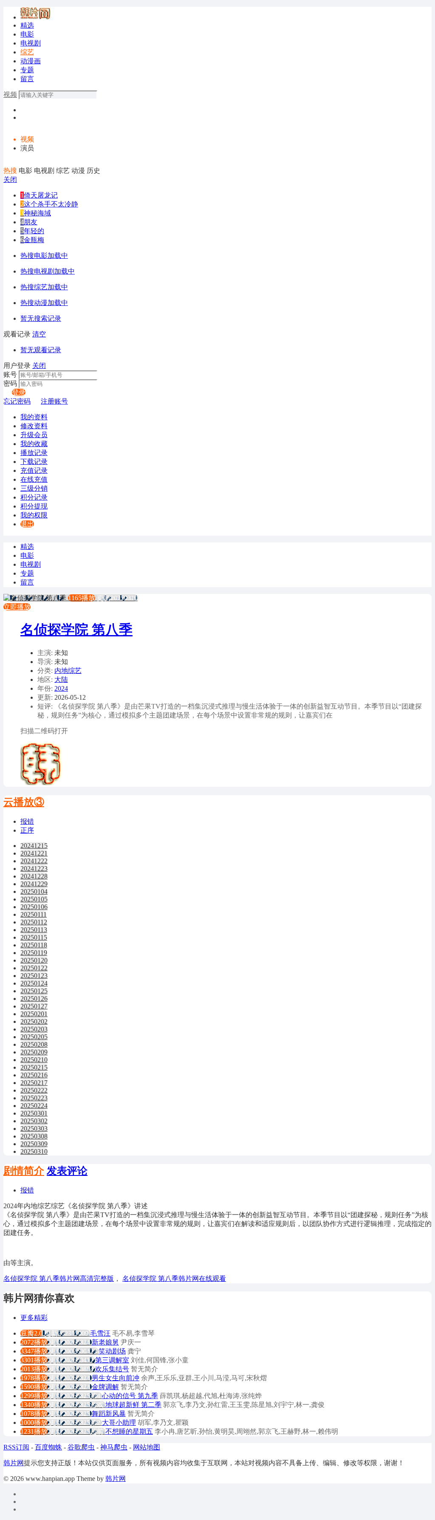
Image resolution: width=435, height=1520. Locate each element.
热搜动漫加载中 (44, 302)
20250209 (34, 1052)
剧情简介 (23, 1170)
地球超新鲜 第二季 (133, 1404)
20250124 (34, 983)
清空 (39, 334)
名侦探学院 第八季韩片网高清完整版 (58, 1278)
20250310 (34, 1151)
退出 (27, 524)
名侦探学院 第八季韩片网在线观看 (174, 1278)
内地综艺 (68, 670)
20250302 (34, 1120)
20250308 (34, 1136)
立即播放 (17, 606)
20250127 (34, 1006)
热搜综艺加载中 (44, 287)
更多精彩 (34, 1317)
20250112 (33, 922)
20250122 (34, 968)
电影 (27, 34)
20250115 (33, 937)
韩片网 (13, 1462)
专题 (27, 69)
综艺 (27, 52)
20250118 (33, 945)
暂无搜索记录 (40, 318)
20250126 (34, 998)
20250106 (34, 906)
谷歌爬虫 (81, 1447)
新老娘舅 (105, 1342)
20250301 (34, 1113)
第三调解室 (112, 1360)
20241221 (34, 853)
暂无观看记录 (40, 349)
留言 (27, 78)
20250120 (34, 960)
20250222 (34, 1090)
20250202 (34, 1021)
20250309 (34, 1143)
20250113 (33, 929)
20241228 (34, 876)
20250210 (34, 1059)
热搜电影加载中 (44, 255)
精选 (27, 25)
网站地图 (146, 1447)
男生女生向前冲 (115, 1378)
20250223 (34, 1098)
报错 (27, 821)
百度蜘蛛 (48, 1447)
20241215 (34, 845)
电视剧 (30, 43)
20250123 (34, 975)
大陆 (61, 679)
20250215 (34, 1067)
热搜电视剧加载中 (47, 271)
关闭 (10, 179)
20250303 (34, 1128)
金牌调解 (105, 1386)
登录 (18, 392)
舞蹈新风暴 (109, 1413)
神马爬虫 (113, 1447)
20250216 (34, 1075)
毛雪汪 (100, 1333)
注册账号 (54, 401)
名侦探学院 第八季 (76, 629)
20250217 (34, 1082)
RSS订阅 (16, 1447)
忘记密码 (17, 401)
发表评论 (67, 1170)
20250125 (34, 990)
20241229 (34, 883)
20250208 (34, 1044)
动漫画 (30, 61)
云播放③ (23, 802)
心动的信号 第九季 (130, 1395)
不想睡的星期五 (129, 1431)
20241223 (34, 868)
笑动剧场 (112, 1351)
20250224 (34, 1105)
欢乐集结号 (112, 1369)
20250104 (34, 891)
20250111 (33, 914)
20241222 (34, 861)
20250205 (34, 1036)
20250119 (33, 952)
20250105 (34, 899)
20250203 (34, 1029)
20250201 (34, 1013)
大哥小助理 (119, 1422)
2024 (61, 688)
